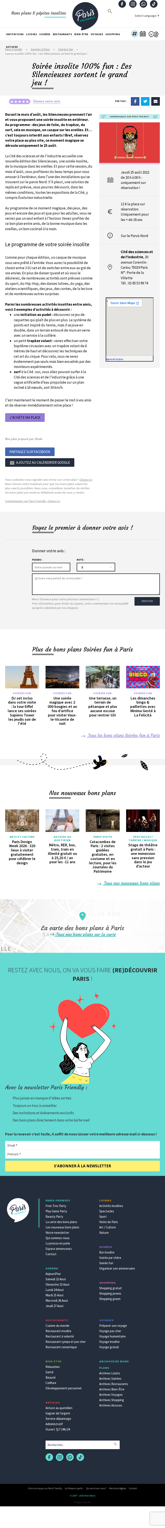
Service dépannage (58, 1419)
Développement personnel (63, 1388)
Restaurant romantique (61, 1347)
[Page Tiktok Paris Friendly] (154, 4)
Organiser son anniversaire (117, 1268)
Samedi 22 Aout (56, 1279)
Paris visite (102, 836)
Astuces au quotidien (62, 838)
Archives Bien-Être (111, 1389)
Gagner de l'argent (58, 1413)
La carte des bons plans (61, 1222)
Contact (51, 1254)
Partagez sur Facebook (29, 451)
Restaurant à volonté (60, 1336)
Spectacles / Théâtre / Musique (143, 838)
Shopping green (110, 1299)
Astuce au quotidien (59, 1408)
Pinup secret (82, 1502)
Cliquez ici (85, 480)
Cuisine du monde (57, 1326)
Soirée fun (106, 1263)
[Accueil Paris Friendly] (85, 14)
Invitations (15, 34)
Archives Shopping (111, 1400)
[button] (134, 34)
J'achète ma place (24, 417)
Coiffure (51, 1383)
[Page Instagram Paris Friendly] (133, 4)
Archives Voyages (111, 1395)
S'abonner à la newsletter (82, 1165)
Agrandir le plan (114, 359)
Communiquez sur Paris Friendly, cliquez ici (32, 501)
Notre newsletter (57, 1233)
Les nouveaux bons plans (62, 1227)
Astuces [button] (12, 46)
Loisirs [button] (31, 34)
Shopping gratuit (110, 1288)
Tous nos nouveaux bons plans (131, 883)
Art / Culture (107, 1227)
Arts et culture (22, 836)
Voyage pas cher (110, 1331)
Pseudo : (37, 559)
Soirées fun (22, 693)
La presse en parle (58, 1243)
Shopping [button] (112, 34)
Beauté (51, 1377)
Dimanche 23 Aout (58, 1284)
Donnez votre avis (46, 101)
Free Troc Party (56, 1206)
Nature (104, 1233)
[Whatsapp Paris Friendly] (143, 4)
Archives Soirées (110, 1378)
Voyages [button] (97, 34)
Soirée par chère (110, 1258)
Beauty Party (54, 1216)
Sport (103, 1216)
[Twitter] (145, 100)
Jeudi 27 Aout (55, 1306)
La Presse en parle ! (74, 1488)
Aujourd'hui (53, 1274)
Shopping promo (110, 1293)
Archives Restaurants (113, 1384)
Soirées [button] (44, 34)
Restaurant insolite (58, 1331)
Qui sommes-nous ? (96, 1488)
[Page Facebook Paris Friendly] (122, 4)
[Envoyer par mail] (155, 100)
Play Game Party (56, 1211)
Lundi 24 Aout (55, 1290)
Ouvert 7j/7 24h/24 (58, 1429)
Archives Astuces (110, 1405)
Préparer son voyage (113, 1326)
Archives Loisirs (109, 1373)
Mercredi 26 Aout (57, 1300)
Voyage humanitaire (112, 1336)
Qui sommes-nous (58, 1238)
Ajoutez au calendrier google (43, 462)
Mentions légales (117, 1488)
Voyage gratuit (109, 1347)
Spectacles (106, 1211)
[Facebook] (135, 100)
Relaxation (53, 1367)
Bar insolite (107, 1252)
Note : (80, 559)
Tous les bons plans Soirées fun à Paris (123, 735)
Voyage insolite (109, 1342)
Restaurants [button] (62, 34)
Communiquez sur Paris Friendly (45, 1488)
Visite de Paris (108, 1222)
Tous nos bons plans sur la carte (85, 934)
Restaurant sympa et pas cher (66, 1342)
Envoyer (147, 601)
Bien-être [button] (81, 34)
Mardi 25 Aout (55, 1295)
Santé (49, 1372)
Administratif (54, 1424)
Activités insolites (111, 1206)
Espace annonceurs (59, 1249)
